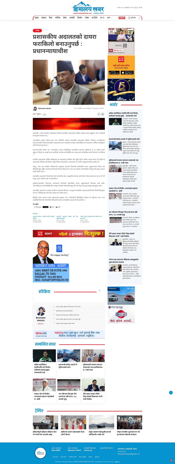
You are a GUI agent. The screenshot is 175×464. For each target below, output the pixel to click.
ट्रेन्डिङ (39, 411)
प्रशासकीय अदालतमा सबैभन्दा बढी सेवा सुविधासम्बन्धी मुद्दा (67, 217)
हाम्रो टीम (55, 457)
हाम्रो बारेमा (63, 457)
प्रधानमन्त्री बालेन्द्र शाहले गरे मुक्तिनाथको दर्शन (68, 366)
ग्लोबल (87, 17)
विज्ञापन (91, 457)
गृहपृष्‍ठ (37, 17)
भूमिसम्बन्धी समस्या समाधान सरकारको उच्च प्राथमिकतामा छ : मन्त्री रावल (92, 367)
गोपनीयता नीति (72, 457)
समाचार (43, 17)
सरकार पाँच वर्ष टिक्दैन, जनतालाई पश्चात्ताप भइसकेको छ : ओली (44, 396)
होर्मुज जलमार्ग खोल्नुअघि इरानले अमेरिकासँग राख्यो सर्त (100, 433)
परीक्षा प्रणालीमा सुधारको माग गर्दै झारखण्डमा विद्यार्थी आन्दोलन (128, 433)
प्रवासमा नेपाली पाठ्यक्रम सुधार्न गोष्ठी (65, 323)
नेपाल (65, 17)
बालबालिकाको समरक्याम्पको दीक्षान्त (64, 311)
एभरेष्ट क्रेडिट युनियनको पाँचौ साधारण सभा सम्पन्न (68, 307)
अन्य (108, 17)
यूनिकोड (97, 457)
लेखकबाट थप (41, 324)
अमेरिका (57, 17)
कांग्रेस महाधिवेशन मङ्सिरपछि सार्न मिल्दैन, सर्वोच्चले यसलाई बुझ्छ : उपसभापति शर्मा (42, 368)
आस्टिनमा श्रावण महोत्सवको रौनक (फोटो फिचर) (72, 433)
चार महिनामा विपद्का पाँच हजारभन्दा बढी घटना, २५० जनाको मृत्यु (68, 396)
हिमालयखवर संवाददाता (44, 108)
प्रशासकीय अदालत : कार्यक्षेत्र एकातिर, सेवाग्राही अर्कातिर (43, 217)
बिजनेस (79, 17)
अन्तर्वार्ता (72, 17)
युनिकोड (133, 17)
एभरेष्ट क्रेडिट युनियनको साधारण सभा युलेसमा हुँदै (68, 319)
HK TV (102, 17)
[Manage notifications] (171, 460)
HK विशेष (94, 17)
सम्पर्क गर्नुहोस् (82, 457)
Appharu (117, 462)
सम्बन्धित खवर (45, 344)
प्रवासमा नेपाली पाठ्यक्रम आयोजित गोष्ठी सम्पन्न (67, 315)
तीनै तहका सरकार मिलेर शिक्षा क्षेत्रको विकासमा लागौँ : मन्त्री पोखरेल (93, 396)
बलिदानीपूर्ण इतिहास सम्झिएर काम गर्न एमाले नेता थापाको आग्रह (45, 433)
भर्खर (113, 105)
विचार (50, 17)
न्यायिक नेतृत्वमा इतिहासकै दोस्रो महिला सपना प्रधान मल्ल (91, 217)
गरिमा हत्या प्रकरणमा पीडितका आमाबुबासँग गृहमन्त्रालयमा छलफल (123, 261)
